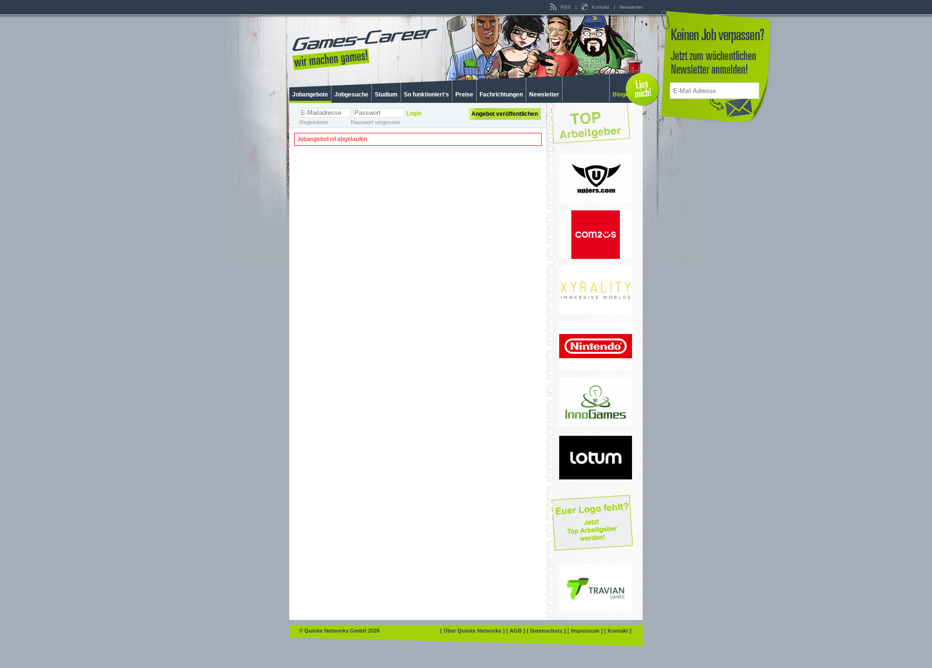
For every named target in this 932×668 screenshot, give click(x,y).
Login (413, 113)
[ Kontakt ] (618, 631)
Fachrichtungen (501, 94)
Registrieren (314, 122)
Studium (386, 94)
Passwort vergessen (375, 122)
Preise (464, 94)
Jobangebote (310, 94)
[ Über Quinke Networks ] (473, 631)
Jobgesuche (351, 94)
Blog (619, 94)
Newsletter (631, 7)
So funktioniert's (426, 94)
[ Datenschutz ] (547, 631)
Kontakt (600, 7)
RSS (565, 7)
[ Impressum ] (585, 631)
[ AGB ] (516, 631)
